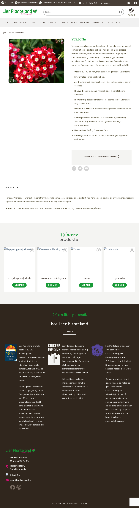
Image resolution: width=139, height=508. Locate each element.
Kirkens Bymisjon (70, 379)
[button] (11, 80)
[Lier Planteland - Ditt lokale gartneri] (20, 12)
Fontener (84, 23)
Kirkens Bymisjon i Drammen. (75, 373)
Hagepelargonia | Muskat (19, 278)
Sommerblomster (20, 23)
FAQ (118, 23)
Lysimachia (119, 278)
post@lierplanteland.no (28, 3)
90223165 (9, 3)
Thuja (34, 23)
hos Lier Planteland (69, 324)
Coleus (86, 278)
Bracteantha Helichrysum (53, 278)
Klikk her (69, 332)
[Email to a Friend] (86, 168)
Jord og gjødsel (69, 23)
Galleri (110, 23)
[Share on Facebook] (74, 168)
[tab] (13, 187)
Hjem (4, 33)
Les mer (19, 285)
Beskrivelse (12, 188)
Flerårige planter (48, 23)
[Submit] (121, 12)
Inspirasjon (98, 23)
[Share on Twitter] (80, 168)
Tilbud (6, 23)
